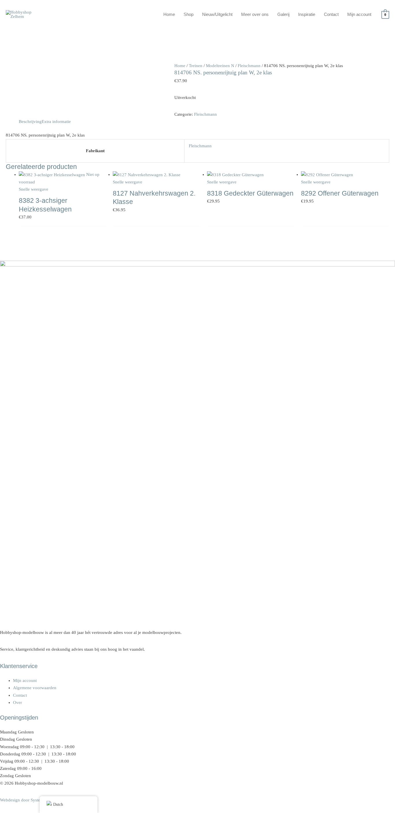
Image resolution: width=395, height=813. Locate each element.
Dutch (58, 804)
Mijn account (359, 14)
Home (169, 14)
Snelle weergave (33, 189)
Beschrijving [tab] (30, 121)
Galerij (283, 14)
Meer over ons (255, 14)
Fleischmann (249, 65)
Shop (188, 14)
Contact (331, 14)
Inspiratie (306, 14)
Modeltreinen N (220, 65)
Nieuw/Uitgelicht (217, 14)
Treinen (195, 65)
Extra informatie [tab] (56, 121)
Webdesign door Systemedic (25, 800)
